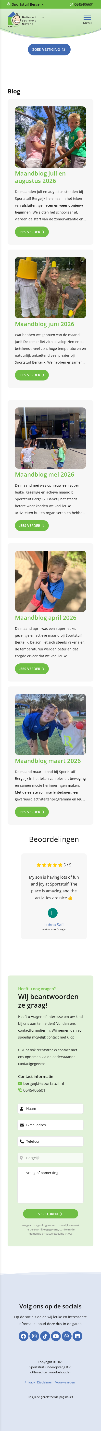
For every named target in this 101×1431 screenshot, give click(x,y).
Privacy (30, 1382)
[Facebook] (23, 1336)
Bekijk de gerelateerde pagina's (49, 1397)
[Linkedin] (77, 1336)
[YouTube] (56, 1336)
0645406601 (84, 4)
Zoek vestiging (46, 49)
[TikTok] (45, 1336)
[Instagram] (34, 1336)
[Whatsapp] (67, 1336)
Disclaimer (44, 1382)
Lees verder (29, 231)
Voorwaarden (65, 1382)
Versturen (48, 1214)
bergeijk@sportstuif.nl (43, 1083)
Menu (87, 23)
